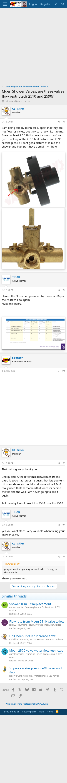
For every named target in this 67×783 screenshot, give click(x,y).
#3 (64, 463)
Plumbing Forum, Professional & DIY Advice (34, 609)
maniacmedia (16, 607)
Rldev (12, 675)
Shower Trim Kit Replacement (30, 604)
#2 (64, 289)
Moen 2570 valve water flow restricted (36, 650)
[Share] (59, 122)
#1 (64, 121)
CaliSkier (9, 101)
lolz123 (12, 624)
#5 (64, 556)
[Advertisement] (33, 43)
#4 (64, 524)
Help (41, 711)
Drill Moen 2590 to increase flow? (32, 636)
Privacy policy (29, 711)
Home (50, 711)
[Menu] (5, 4)
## (63, 370)
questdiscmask (16, 654)
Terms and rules (11, 711)
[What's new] (55, 4)
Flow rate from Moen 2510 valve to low (36, 621)
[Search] (62, 4)
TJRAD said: (10, 563)
